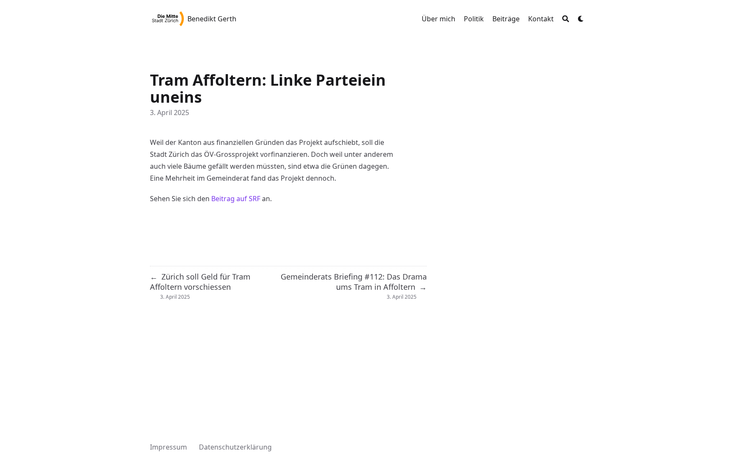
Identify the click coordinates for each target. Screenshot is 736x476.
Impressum (168, 447)
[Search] (565, 18)
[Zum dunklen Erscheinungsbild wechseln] (581, 18)
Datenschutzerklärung (235, 447)
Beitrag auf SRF (235, 198)
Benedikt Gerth (211, 18)
